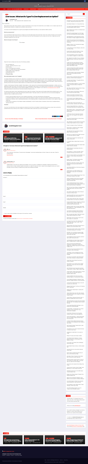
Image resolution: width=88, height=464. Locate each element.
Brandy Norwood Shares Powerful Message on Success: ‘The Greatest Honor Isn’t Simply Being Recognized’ (75, 41)
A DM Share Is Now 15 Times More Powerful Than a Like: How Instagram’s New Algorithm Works (75, 115)
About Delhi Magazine (71, 425)
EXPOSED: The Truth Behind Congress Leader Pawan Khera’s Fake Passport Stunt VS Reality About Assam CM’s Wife (75, 233)
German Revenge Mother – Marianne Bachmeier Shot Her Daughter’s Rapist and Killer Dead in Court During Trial (75, 317)
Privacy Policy (33, 9)
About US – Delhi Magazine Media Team (14, 9)
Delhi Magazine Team (13, 19)
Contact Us (26, 9)
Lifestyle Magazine (51, 136)
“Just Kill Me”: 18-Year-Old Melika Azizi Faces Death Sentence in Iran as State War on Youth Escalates (75, 253)
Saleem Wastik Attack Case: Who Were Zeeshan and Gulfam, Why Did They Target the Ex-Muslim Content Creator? (75, 294)
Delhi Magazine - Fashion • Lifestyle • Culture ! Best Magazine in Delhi (11, 453)
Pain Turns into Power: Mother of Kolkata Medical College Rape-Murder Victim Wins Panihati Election (76, 188)
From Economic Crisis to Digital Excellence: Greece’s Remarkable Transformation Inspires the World (76, 99)
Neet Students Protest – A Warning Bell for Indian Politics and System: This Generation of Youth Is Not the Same (76, 110)
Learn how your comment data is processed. (25, 218)
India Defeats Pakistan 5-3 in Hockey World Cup (75, 23)
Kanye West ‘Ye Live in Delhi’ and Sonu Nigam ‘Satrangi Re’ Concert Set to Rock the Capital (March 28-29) (75, 264)
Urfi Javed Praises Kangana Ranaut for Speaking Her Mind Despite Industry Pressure (53, 441)
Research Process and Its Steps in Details (74, 335)
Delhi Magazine (77, 405)
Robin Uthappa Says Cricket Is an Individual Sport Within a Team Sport (74, 441)
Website (4, 207)
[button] (83, 9)
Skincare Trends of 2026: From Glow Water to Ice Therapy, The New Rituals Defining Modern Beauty (76, 156)
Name (4, 196)
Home (4, 9)
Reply (61, 157)
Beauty (47, 438)
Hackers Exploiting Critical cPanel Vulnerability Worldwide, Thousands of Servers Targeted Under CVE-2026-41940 (75, 179)
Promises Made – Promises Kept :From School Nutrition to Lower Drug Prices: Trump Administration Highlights (75, 309)
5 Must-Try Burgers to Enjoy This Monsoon (74, 125)
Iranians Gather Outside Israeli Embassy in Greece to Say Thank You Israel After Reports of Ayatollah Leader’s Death (76, 272)
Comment (5, 177)
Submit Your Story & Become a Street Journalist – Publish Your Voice (51, 9)
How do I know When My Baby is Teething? (14, 118)
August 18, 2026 (70, 442)
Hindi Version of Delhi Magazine (77, 426)
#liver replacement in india (26, 20)
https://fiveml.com (10, 155)
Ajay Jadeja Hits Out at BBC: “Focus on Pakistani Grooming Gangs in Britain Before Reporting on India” (75, 59)
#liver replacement (18, 20)
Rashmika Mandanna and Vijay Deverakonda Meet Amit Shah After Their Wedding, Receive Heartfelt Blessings (76, 301)
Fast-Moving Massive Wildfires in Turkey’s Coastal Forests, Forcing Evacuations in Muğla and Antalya (76, 84)
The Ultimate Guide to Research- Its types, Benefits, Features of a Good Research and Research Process (74, 339)
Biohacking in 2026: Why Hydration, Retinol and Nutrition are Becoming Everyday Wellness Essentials (75, 163)
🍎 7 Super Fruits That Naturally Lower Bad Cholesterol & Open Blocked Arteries (33, 139)
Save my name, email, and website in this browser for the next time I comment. (18, 213)
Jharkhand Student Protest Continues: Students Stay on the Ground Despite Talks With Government (75, 73)
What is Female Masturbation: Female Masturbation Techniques (48, 118)
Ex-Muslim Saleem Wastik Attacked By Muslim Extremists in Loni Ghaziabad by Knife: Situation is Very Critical (76, 322)
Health (7, 14)
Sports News (27, 438)
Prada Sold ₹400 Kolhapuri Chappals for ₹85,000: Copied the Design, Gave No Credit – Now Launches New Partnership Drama (76, 203)
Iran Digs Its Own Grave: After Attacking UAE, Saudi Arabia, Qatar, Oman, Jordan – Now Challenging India (75, 222)
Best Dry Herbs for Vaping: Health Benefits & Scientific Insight (53, 138)
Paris (5, 438)
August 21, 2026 (7, 442)
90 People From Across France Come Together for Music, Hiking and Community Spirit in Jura (12, 441)
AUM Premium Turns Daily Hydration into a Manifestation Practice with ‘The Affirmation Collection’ (74, 171)
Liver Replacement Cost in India (52, 87)
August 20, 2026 (28, 442)
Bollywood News (51, 438)
